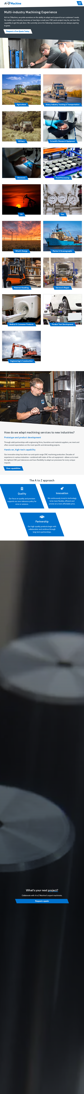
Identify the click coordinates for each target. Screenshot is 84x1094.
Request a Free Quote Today (17, 31)
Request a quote (42, 901)
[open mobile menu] (79, 3)
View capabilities (13, 468)
